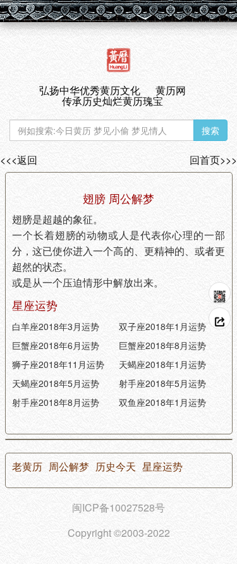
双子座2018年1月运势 (162, 326)
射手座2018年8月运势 (55, 402)
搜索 (210, 130)
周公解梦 (69, 467)
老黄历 (27, 467)
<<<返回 (18, 160)
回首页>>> (213, 160)
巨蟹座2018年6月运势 (55, 345)
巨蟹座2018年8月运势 (162, 345)
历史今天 (115, 467)
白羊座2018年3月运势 (55, 326)
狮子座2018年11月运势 (58, 364)
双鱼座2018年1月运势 (162, 402)
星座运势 (162, 467)
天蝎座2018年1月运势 (162, 364)
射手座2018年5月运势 (162, 383)
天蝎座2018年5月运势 (55, 383)
